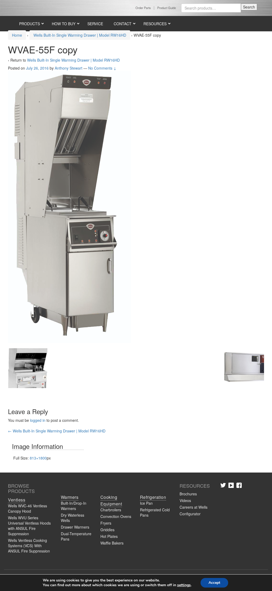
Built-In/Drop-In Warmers (73, 505)
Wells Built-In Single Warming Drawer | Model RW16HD (79, 35)
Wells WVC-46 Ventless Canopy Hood (27, 508)
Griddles (107, 529)
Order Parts (143, 8)
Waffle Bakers (112, 543)
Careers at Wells (193, 507)
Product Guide (166, 8)
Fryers (105, 523)
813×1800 (38, 458)
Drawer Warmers (75, 527)
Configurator (190, 513)
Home (17, 35)
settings (184, 585)
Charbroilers (110, 509)
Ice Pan (146, 503)
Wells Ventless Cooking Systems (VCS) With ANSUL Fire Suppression (29, 546)
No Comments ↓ (102, 68)
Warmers (70, 497)
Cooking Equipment (111, 500)
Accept (214, 582)
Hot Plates (109, 536)
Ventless (16, 500)
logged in (37, 420)
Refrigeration (153, 497)
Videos (185, 500)
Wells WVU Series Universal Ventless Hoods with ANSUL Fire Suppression (29, 525)
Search (249, 7)
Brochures (188, 493)
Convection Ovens (115, 516)
